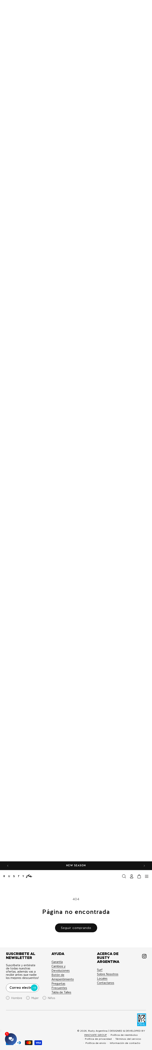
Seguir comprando (76, 928)
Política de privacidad (98, 1038)
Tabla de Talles (61, 992)
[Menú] (146, 876)
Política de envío (96, 1043)
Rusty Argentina (97, 1030)
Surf (100, 969)
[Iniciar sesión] (131, 876)
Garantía (57, 961)
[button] (124, 876)
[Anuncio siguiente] (144, 865)
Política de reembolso (124, 1034)
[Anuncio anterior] (7, 865)
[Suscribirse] (34, 987)
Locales (102, 978)
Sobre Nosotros (107, 974)
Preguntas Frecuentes (59, 986)
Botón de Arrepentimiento (62, 977)
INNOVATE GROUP (95, 1034)
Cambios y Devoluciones (60, 968)
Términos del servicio (128, 1038)
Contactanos (105, 982)
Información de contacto (125, 1043)
